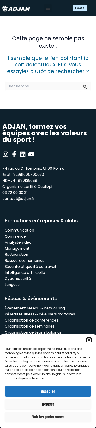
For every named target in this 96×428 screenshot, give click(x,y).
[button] (89, 340)
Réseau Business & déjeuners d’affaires (40, 314)
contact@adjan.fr (18, 198)
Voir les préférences (48, 417)
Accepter (48, 391)
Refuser (48, 404)
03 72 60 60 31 (14, 192)
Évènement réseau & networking (35, 308)
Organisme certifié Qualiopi (27, 186)
